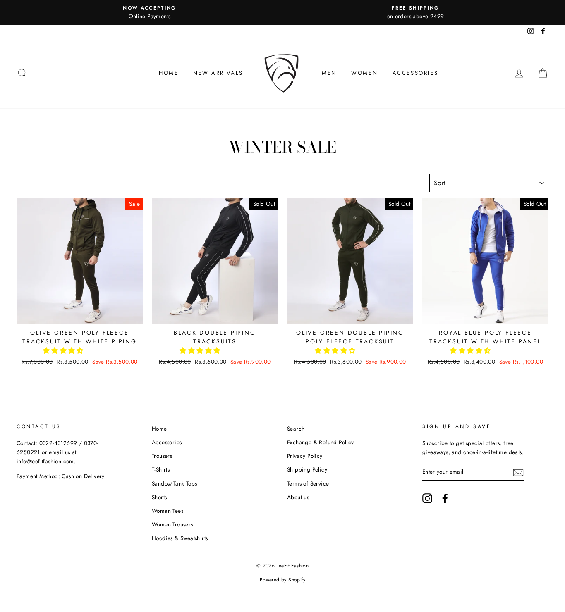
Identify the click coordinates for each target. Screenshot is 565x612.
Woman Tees (167, 511)
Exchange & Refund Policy (320, 442)
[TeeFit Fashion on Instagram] (427, 498)
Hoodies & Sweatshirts (180, 538)
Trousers (162, 456)
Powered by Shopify (282, 579)
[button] (64, 350)
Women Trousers (172, 524)
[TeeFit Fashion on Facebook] (445, 498)
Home (168, 73)
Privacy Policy (305, 456)
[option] (149, 12)
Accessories (415, 73)
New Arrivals (218, 73)
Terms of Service (308, 483)
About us (298, 497)
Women (364, 73)
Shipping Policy (307, 469)
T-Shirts (161, 469)
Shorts (159, 497)
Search (295, 428)
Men (329, 73)
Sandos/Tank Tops (174, 483)
